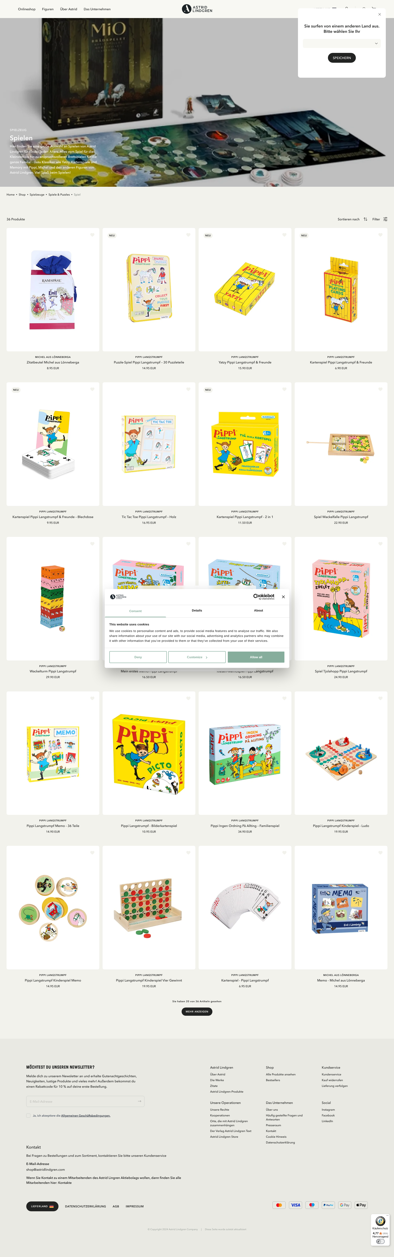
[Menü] (387, 1216)
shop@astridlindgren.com (45, 1169)
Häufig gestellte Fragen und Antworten (284, 1117)
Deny (138, 657)
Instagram (328, 1109)
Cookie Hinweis (276, 1137)
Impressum (135, 1206)
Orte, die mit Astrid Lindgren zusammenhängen (229, 1123)
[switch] (380, 1241)
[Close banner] (283, 596)
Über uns (272, 1109)
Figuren (48, 9)
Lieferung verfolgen (335, 1086)
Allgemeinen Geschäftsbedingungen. (85, 1115)
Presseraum (273, 1125)
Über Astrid (68, 9)
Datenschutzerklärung (280, 1142)
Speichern (342, 58)
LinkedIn (327, 1121)
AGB (116, 1206)
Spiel (77, 194)
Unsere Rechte (219, 1109)
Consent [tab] (135, 611)
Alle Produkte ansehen (281, 1074)
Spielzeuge (37, 194)
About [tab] (258, 610)
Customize (194, 657)
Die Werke (217, 1080)
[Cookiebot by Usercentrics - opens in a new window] (256, 597)
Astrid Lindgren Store (224, 1137)
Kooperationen (220, 1115)
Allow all (256, 657)
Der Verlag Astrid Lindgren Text (230, 1131)
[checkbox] (28, 1116)
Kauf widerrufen (332, 1080)
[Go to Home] (197, 9)
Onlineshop (27, 9)
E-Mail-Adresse (37, 1164)
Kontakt (271, 1131)
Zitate (214, 1086)
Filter (376, 219)
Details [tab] (197, 610)
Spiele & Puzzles (59, 194)
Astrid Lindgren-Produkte (226, 1091)
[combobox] (342, 43)
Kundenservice (331, 1074)
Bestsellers (273, 1080)
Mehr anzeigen (197, 1011)
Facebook (328, 1115)
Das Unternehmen (97, 9)
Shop (22, 194)
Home (11, 194)
